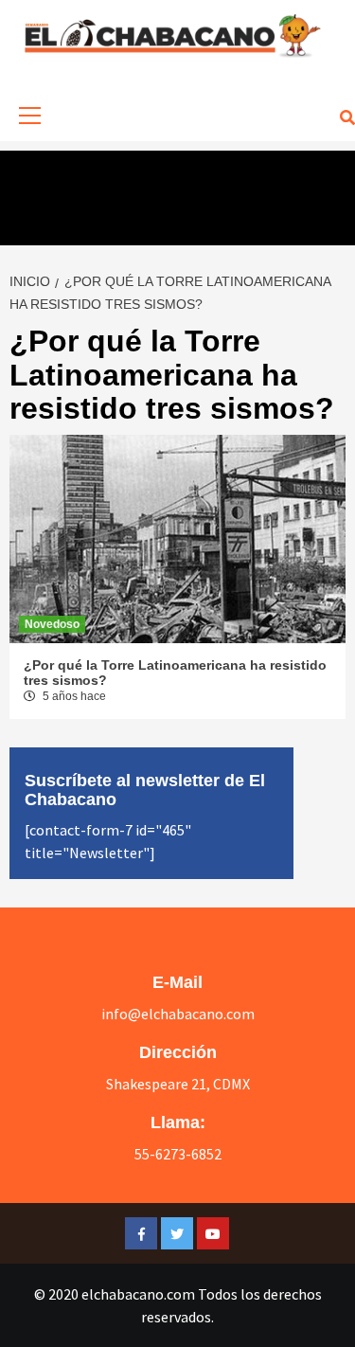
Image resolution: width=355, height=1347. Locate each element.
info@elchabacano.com (178, 1013)
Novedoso (52, 624)
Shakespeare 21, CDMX (178, 1083)
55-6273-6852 (178, 1153)
